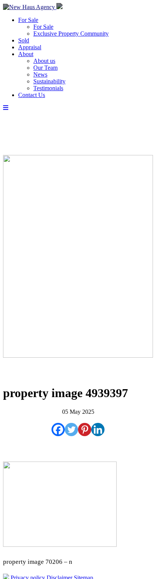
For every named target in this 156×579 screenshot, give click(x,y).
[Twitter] (71, 429)
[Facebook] (58, 429)
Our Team (45, 67)
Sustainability (49, 81)
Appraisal (29, 47)
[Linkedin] (98, 429)
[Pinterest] (84, 429)
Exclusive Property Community (71, 33)
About (25, 54)
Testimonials (48, 88)
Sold (23, 40)
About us (44, 61)
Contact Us (31, 95)
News (40, 74)
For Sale (28, 20)
